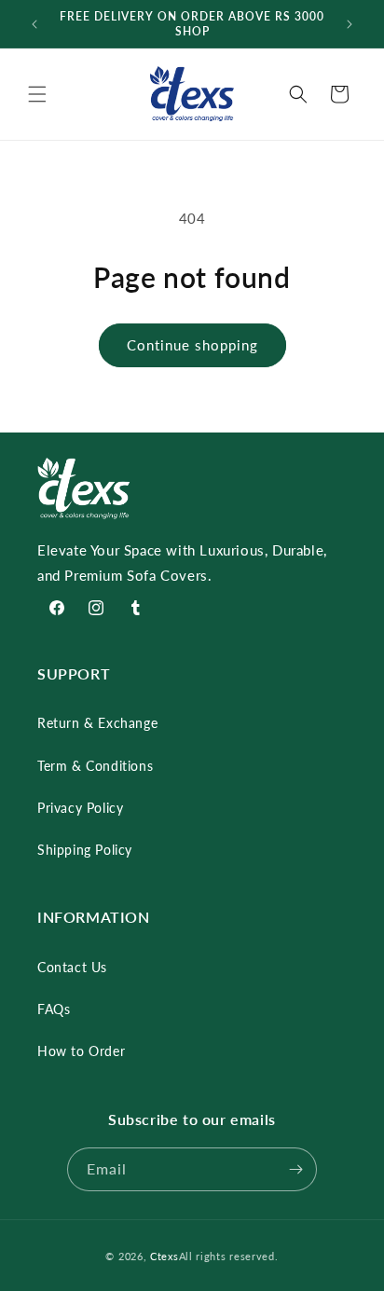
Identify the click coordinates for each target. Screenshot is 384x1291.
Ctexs (164, 1256)
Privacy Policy (80, 808)
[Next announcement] (349, 24)
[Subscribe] (295, 1169)
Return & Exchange (97, 723)
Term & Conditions (95, 766)
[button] (37, 94)
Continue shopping (192, 344)
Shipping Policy (84, 850)
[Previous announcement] (34, 24)
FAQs (53, 1009)
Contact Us (72, 967)
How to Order (81, 1051)
